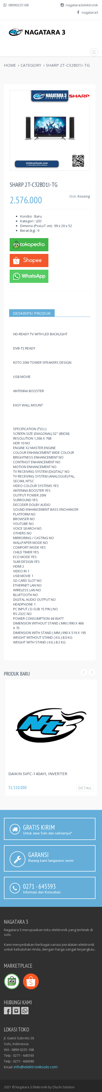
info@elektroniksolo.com (36, 1066)
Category (31, 65)
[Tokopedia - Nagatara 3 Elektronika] (29, 244)
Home (10, 65)
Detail (85, 787)
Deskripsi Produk (32, 313)
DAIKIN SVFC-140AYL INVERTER (37, 773)
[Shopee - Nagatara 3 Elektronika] (29, 260)
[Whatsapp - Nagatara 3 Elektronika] (29, 275)
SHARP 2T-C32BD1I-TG (68, 65)
